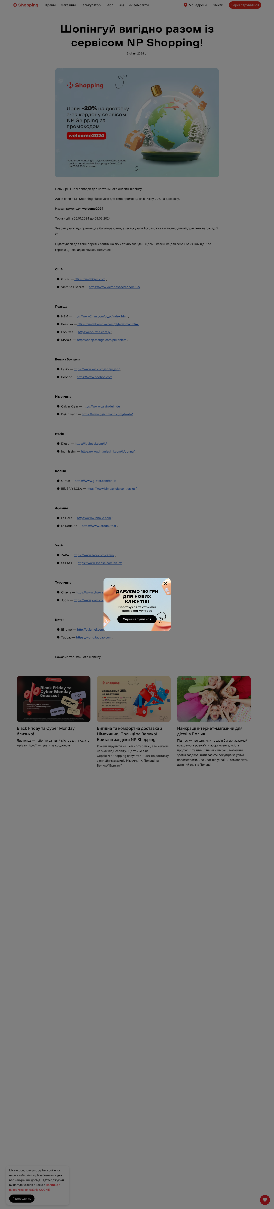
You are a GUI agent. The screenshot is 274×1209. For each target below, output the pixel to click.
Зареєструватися (137, 619)
